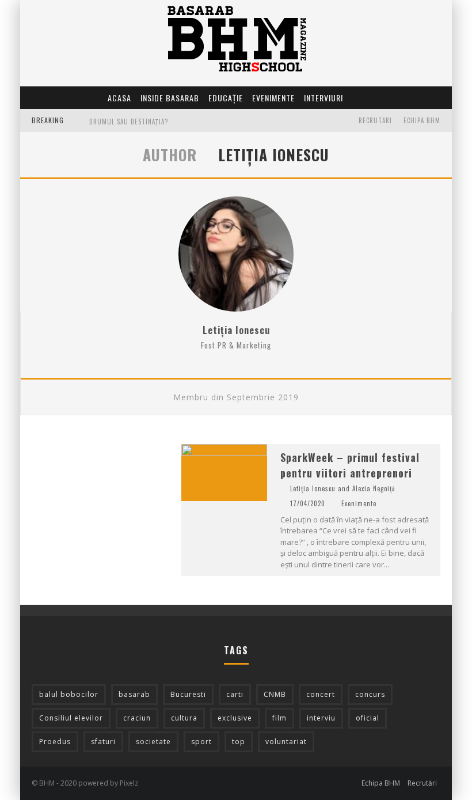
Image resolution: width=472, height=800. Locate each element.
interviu (321, 718)
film (279, 718)
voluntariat (286, 741)
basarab (134, 694)
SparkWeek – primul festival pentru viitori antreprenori (350, 465)
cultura (184, 718)
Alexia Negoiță (373, 488)
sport (201, 741)
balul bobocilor (68, 694)
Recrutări (375, 120)
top (238, 741)
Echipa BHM (422, 120)
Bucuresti (188, 694)
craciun (137, 718)
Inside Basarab (169, 98)
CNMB (275, 694)
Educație (225, 98)
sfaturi (103, 741)
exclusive (235, 718)
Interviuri (323, 98)
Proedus (55, 741)
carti (234, 694)
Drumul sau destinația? (128, 121)
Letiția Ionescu (236, 330)
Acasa (119, 98)
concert (320, 694)
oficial (367, 718)
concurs (370, 694)
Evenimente (273, 98)
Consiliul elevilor (71, 718)
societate (153, 741)
